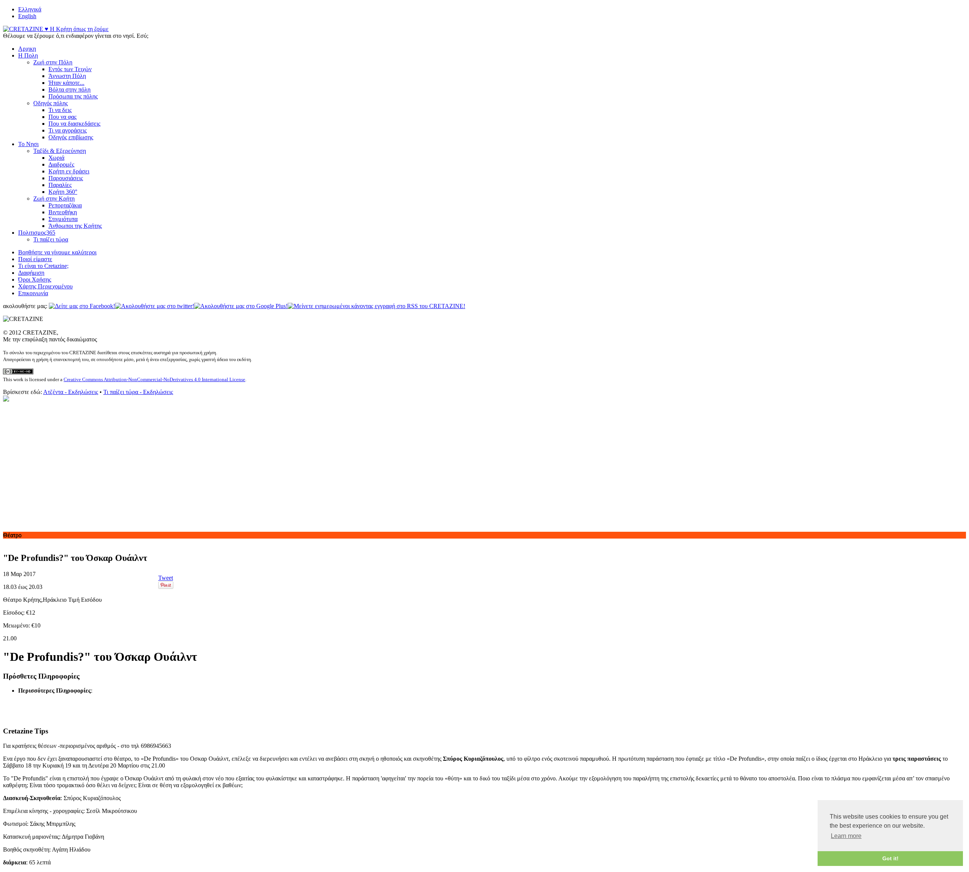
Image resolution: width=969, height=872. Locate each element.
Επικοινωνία (33, 293)
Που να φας (62, 117)
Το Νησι (28, 144)
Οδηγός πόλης (50, 103)
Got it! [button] (890, 858)
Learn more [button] (846, 836)
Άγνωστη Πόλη (67, 76)
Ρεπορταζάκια (65, 205)
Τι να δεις (60, 110)
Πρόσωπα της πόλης (73, 96)
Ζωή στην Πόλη (52, 62)
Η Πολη (28, 55)
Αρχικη (27, 48)
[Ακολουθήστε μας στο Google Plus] (241, 306)
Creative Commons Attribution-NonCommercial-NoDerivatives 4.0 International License (154, 379)
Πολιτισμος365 (36, 232)
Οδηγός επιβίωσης (70, 137)
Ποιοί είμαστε (35, 259)
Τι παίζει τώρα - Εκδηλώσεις (138, 392)
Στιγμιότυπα (63, 219)
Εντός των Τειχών (70, 69)
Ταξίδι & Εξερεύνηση (59, 151)
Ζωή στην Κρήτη (54, 198)
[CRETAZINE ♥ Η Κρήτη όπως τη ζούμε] (56, 29)
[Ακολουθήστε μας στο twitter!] (154, 306)
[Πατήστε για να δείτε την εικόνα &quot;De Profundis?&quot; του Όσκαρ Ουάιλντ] (6, 399)
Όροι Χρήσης (34, 279)
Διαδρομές (61, 164)
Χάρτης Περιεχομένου (45, 286)
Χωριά (56, 157)
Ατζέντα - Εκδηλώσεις (70, 392)
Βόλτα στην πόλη (69, 89)
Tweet (165, 578)
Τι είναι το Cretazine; (43, 266)
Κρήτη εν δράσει (68, 171)
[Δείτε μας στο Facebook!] (82, 306)
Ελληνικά (29, 9)
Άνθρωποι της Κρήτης (75, 226)
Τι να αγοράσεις (67, 130)
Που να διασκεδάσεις (74, 123)
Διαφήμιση (31, 272)
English (27, 16)
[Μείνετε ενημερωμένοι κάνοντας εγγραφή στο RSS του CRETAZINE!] (376, 306)
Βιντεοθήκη (62, 212)
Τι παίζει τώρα (50, 239)
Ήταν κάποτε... (66, 82)
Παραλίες (60, 185)
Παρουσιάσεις (65, 178)
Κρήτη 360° (62, 191)
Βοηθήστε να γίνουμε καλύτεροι (57, 252)
